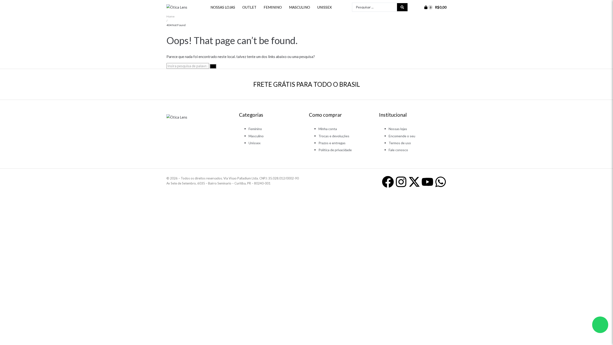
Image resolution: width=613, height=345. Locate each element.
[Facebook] (388, 182)
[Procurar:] (188, 66)
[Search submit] (402, 7)
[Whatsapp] (441, 182)
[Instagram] (401, 182)
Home (170, 16)
